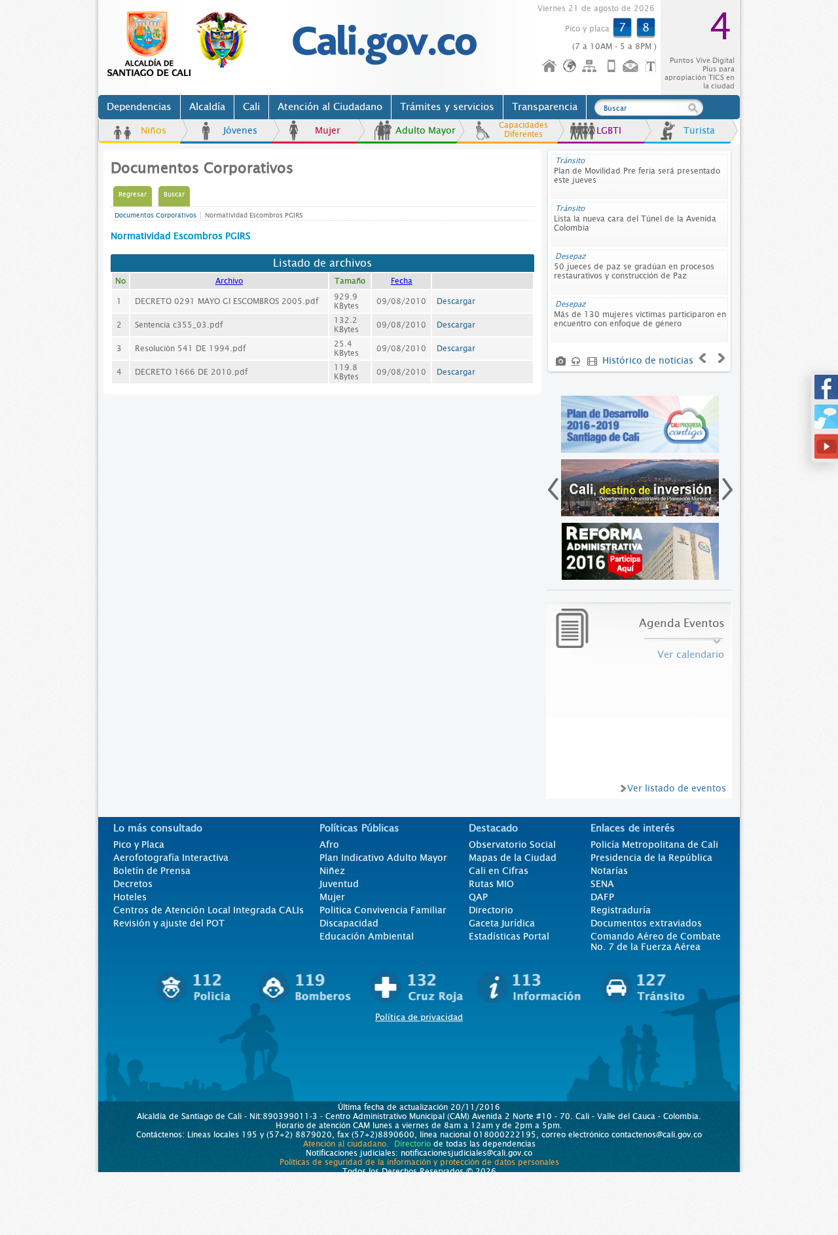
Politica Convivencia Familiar (382, 910)
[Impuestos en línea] (640, 424)
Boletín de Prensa (152, 870)
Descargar (456, 301)
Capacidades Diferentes (523, 130)
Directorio (491, 910)
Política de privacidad (419, 1017)
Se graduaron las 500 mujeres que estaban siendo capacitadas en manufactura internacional (636, 180)
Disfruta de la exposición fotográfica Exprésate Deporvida (622, 223)
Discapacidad (348, 923)
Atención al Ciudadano (330, 107)
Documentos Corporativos (155, 215)
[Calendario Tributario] (640, 551)
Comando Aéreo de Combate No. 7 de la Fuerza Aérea (656, 941)
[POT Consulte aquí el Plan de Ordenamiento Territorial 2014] (640, 488)
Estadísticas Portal (509, 936)
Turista (699, 130)
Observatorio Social (512, 844)
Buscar (174, 194)
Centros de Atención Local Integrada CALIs (208, 910)
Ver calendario (690, 654)
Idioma (570, 66)
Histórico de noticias (647, 360)
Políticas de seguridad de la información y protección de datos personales (419, 1162)
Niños (153, 130)
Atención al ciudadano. (346, 1144)
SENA (602, 884)
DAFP (602, 897)
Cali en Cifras (498, 870)
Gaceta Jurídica (502, 923)
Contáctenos (631, 66)
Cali (251, 107)
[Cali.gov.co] (384, 62)
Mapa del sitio (591, 66)
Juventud (339, 884)
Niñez (332, 870)
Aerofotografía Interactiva (170, 857)
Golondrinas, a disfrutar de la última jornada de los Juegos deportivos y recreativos (638, 271)
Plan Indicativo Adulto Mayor (383, 857)
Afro (329, 844)
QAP (478, 897)
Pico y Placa (138, 844)
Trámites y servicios (447, 107)
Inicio (549, 66)
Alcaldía (207, 107)
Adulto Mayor (425, 130)
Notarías (609, 870)
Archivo (229, 281)
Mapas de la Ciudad (512, 857)
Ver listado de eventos (676, 788)
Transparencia (544, 107)
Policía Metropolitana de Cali (654, 844)
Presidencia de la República (651, 857)
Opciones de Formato (652, 66)
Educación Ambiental (366, 936)
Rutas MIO (491, 884)
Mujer (327, 130)
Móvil (611, 66)
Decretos (133, 884)
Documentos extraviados (646, 923)
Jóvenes (240, 130)
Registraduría (621, 910)
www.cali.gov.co (183, 44)
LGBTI (608, 130)
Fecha (401, 281)
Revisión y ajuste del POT (169, 923)
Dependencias (139, 107)
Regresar (132, 194)
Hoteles (130, 897)
